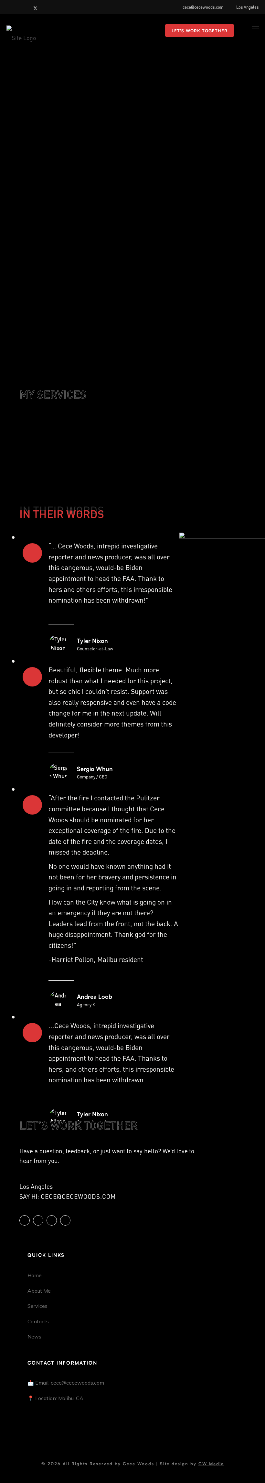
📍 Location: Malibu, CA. (55, 1398)
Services (37, 1306)
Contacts (38, 1321)
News (34, 1336)
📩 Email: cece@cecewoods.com (65, 1382)
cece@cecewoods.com (203, 7)
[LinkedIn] (10, 7)
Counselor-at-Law (95, 648)
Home (34, 1275)
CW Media (211, 1463)
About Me (39, 1291)
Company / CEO (92, 776)
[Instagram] (19, 7)
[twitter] (36, 7)
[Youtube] (27, 7)
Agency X (86, 1004)
